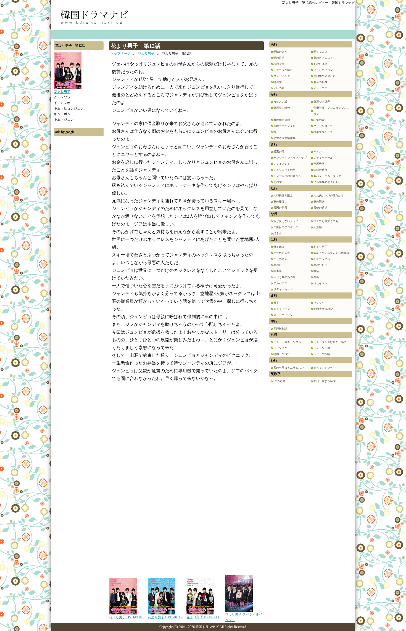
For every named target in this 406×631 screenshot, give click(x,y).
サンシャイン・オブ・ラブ (290, 157)
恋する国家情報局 (284, 138)
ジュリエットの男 (284, 169)
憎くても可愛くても (325, 221)
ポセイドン (320, 283)
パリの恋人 (280, 258)
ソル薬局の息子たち (325, 181)
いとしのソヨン (323, 69)
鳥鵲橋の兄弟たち (324, 76)
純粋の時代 (320, 169)
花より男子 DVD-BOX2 (165, 617)
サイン (317, 151)
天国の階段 (280, 207)
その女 (277, 181)
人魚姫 (317, 227)
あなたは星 (320, 63)
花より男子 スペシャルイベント (243, 617)
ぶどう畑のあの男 (284, 277)
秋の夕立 (278, 63)
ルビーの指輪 (321, 354)
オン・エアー (321, 88)
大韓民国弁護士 (283, 195)
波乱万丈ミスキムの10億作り (331, 252)
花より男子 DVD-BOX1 (126, 617)
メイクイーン (281, 308)
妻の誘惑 (319, 201)
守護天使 (319, 163)
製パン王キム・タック (327, 175)
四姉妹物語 (280, 328)
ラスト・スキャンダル (287, 342)
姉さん (277, 233)
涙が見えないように (285, 221)
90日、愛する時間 (324, 381)
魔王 (276, 302)
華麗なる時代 (281, 107)
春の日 (277, 265)
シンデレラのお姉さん (287, 175)
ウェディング (281, 76)
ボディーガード (283, 289)
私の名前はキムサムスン (288, 367)
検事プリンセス (323, 132)
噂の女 (277, 82)
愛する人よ (320, 51)
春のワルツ (320, 265)
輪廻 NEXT (281, 354)
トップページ (120, 53)
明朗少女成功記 (323, 308)
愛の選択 (278, 57)
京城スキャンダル (284, 125)
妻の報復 (278, 201)
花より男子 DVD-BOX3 (203, 617)
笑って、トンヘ (323, 367)
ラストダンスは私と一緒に (330, 342)
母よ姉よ (278, 246)
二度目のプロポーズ (285, 227)
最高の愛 (278, 151)
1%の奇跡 (279, 381)
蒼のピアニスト (323, 57)
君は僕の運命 (281, 119)
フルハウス (280, 283)
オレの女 (278, 88)
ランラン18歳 (321, 348)
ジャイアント (281, 163)
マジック (319, 302)
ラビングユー (281, 348)
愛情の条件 (280, 51)
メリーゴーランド (284, 314)
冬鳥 (316, 277)
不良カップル (321, 258)
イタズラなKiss (282, 69)
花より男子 (146, 53)
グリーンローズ (323, 125)
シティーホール (323, 157)
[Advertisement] (79, 221)
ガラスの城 (280, 101)
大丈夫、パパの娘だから (328, 195)
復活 (316, 271)
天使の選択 (320, 207)
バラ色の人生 (281, 252)
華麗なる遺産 (321, 101)
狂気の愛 (319, 119)
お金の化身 (320, 82)
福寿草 (277, 271)
